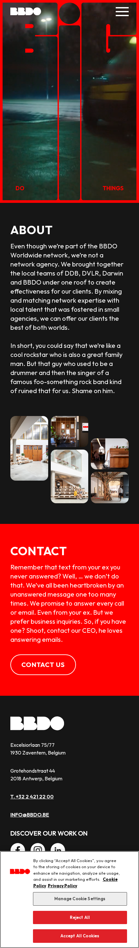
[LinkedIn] (57, 850)
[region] (69, 899)
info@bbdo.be (29, 814)
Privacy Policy (62, 885)
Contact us (43, 665)
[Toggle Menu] (122, 11)
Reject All (80, 917)
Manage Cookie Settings (80, 898)
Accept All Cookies (79, 935)
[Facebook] (17, 850)
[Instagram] (37, 850)
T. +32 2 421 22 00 (32, 796)
